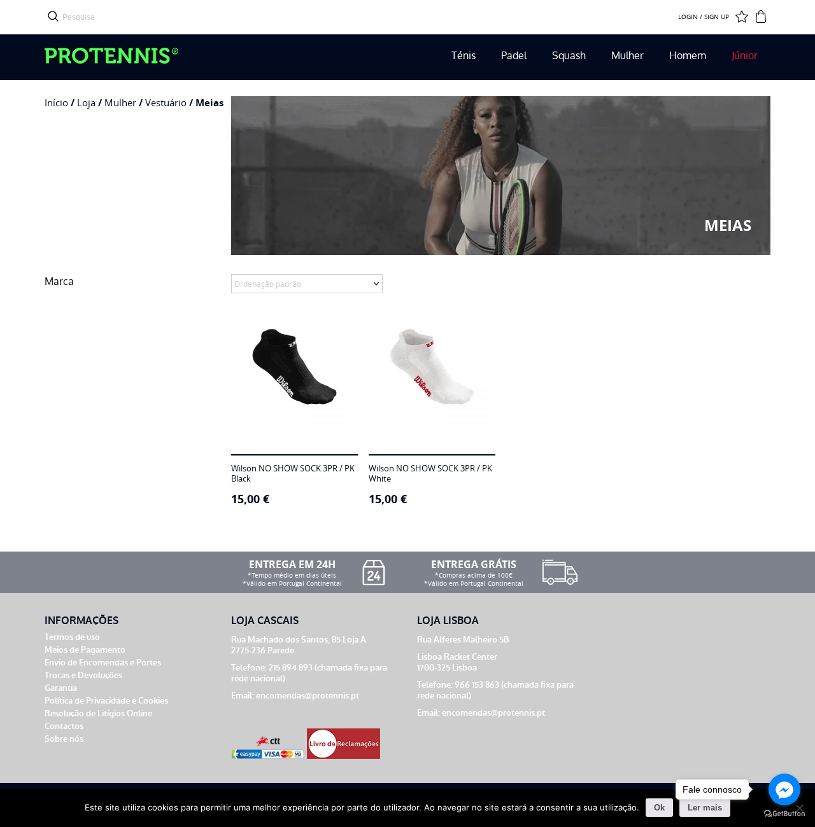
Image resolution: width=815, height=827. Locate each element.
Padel (514, 55)
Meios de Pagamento (85, 649)
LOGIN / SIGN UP (703, 17)
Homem (687, 55)
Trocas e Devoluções (83, 675)
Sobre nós (64, 738)
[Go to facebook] (784, 789)
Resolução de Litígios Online (98, 713)
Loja (86, 103)
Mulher (627, 55)
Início (56, 103)
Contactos (64, 726)
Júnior (745, 55)
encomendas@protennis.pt (307, 695)
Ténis (463, 55)
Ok (659, 807)
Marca (59, 281)
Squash (569, 55)
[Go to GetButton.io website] (784, 814)
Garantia (61, 688)
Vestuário (166, 103)
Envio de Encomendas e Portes (103, 662)
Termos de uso (72, 637)
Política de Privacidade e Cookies (106, 700)
